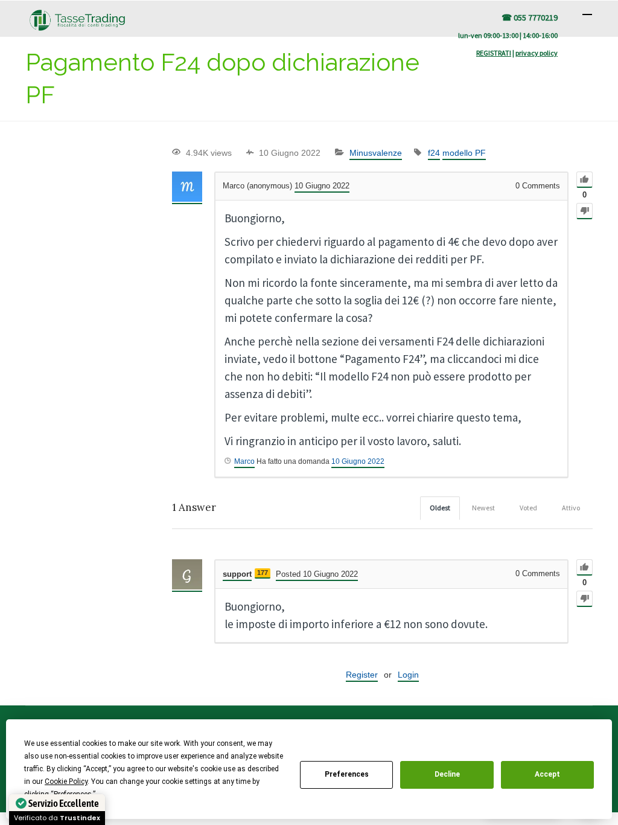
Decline (447, 774)
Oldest (440, 507)
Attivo (571, 507)
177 (262, 572)
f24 (434, 153)
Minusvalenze (375, 153)
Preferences (347, 774)
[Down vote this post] (584, 211)
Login (408, 674)
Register (362, 674)
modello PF (464, 153)
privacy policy (536, 52)
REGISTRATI (493, 52)
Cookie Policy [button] (66, 781)
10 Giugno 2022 (357, 461)
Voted (528, 507)
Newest (483, 507)
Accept (547, 774)
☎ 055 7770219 (530, 17)
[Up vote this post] (584, 180)
